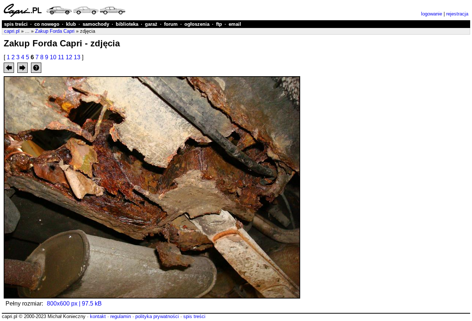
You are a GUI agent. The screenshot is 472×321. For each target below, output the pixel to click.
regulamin (120, 316)
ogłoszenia (196, 24)
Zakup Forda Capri (54, 31)
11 (61, 57)
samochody (96, 24)
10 (53, 57)
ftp (219, 24)
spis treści (16, 24)
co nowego (46, 24)
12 (69, 57)
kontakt (98, 316)
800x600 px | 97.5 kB (74, 303)
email (235, 24)
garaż (151, 24)
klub (71, 24)
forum (171, 24)
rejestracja (457, 14)
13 (77, 57)
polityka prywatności (157, 316)
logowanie (431, 14)
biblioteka (127, 24)
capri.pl (12, 31)
